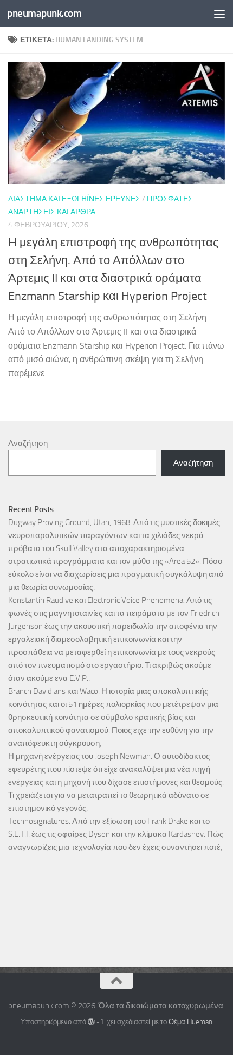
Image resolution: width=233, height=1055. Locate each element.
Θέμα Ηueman (190, 1022)
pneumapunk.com (44, 13)
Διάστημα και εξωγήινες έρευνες (74, 199)
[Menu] (219, 13)
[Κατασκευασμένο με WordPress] (91, 1021)
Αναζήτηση (28, 443)
